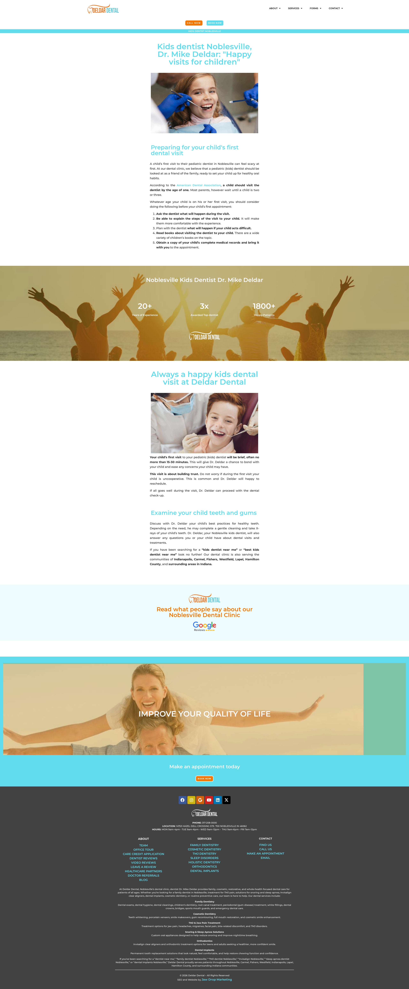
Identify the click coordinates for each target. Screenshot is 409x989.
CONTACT (334, 8)
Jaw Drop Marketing (217, 979)
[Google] (200, 800)
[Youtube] (209, 800)
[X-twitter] (227, 800)
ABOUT (273, 8)
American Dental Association (199, 185)
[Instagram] (191, 800)
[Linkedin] (218, 800)
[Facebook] (183, 800)
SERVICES (293, 8)
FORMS (314, 8)
